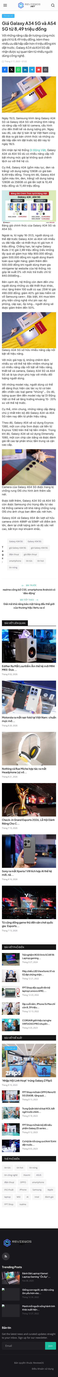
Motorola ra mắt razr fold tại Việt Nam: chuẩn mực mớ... (29, 719)
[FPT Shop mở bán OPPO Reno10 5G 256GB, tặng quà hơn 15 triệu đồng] (11, 1096)
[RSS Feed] (6, 1256)
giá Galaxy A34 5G (17, 547)
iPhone (23, 1189)
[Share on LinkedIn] (25, 70)
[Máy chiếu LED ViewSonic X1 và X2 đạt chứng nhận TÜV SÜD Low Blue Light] (11, 975)
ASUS (38, 1175)
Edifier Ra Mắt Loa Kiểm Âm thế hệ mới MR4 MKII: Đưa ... (28, 667)
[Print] (45, 70)
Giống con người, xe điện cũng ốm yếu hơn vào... (38, 1291)
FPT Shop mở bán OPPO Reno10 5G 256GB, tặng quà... (39, 1094)
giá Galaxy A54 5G (39, 547)
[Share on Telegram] (32, 70)
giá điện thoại (30, 554)
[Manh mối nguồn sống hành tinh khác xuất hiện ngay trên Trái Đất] (11, 1310)
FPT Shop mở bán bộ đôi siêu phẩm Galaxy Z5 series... (37, 1126)
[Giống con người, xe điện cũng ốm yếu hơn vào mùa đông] (11, 1294)
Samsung (37, 1189)
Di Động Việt (38, 150)
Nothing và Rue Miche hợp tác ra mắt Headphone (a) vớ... (24, 770)
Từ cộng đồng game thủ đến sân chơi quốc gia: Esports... (27, 924)
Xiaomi (27, 1175)
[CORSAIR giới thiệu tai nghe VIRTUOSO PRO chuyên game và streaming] (11, 1025)
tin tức (29, 560)
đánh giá (49, 1196)
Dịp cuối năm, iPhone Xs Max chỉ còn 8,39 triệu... (38, 1005)
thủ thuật (9, 1189)
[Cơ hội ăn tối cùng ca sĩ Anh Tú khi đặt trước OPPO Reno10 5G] (11, 1146)
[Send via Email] (39, 70)
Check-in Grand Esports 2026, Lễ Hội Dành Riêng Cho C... (28, 821)
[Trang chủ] (29, 5)
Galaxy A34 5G (16, 541)
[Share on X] (12, 70)
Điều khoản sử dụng (43, 1368)
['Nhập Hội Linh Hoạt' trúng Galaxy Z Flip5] (29, 1060)
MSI (18, 1196)
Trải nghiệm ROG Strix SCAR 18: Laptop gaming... (38, 956)
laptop (7, 1196)
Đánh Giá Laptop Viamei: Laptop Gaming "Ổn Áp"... (36, 1275)
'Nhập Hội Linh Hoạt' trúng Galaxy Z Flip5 (27, 1080)
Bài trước (31, 585)
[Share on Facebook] (5, 70)
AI (28, 1196)
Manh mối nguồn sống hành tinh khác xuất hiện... (38, 1308)
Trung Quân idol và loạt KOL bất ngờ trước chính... (38, 1110)
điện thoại (14, 554)
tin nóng (13, 567)
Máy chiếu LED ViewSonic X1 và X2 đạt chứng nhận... (38, 973)
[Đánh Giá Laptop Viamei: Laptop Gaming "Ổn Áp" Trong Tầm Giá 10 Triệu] (11, 1278)
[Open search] (53, 5)
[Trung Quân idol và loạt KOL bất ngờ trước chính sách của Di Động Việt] (11, 1113)
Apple (50, 1189)
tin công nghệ (10, 1175)
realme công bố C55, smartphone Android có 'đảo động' (29, 591)
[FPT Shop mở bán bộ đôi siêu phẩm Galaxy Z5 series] (11, 1129)
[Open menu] (5, 5)
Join (50, 1345)
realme (22, 1204)
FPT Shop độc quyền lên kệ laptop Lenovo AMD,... (36, 989)
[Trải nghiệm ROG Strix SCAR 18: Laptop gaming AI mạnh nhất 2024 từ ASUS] (11, 959)
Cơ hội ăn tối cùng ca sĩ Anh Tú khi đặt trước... (39, 1143)
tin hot (40, 560)
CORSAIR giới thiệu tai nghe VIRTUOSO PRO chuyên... (36, 1022)
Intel (37, 1196)
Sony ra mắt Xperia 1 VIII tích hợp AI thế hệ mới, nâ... (27, 872)
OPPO (23, 1182)
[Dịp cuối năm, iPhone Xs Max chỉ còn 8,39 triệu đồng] (11, 1008)
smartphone (15, 560)
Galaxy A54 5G (34, 541)
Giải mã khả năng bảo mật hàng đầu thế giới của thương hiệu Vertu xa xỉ (29, 605)
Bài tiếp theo (27, 599)
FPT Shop (8, 1204)
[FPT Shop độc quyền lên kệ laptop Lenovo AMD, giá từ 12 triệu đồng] (11, 992)
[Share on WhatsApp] (18, 70)
